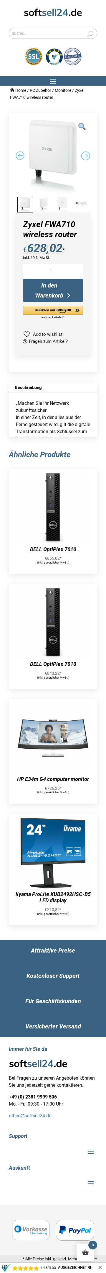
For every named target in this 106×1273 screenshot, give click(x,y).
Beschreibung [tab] (28, 387)
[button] (53, 312)
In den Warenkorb (49, 290)
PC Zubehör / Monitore (50, 90)
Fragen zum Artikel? (48, 341)
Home (20, 90)
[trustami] (64, 64)
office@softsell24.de (30, 1116)
